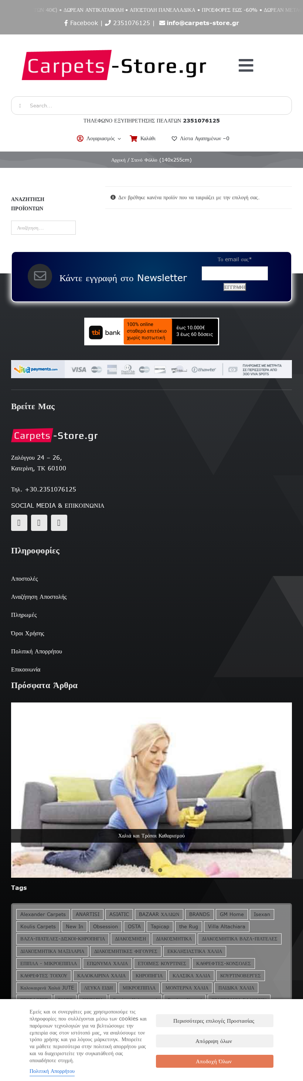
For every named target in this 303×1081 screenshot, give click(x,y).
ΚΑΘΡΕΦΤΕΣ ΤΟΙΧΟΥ (43, 976)
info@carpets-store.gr (203, 23)
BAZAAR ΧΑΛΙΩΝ (159, 914)
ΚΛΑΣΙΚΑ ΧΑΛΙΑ (191, 976)
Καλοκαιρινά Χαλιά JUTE (47, 988)
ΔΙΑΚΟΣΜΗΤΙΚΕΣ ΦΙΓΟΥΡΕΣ (125, 951)
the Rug (188, 926)
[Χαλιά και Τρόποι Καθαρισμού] (151, 790)
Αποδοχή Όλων (214, 1061)
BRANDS (199, 914)
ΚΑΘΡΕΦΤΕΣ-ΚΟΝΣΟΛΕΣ (223, 963)
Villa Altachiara (226, 926)
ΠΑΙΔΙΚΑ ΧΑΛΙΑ (236, 988)
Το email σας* (235, 259)
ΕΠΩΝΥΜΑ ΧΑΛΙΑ (107, 963)
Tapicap (160, 926)
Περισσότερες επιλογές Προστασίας (213, 1021)
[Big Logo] (115, 38)
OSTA (134, 926)
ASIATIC (119, 914)
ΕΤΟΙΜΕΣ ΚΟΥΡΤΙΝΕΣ (162, 963)
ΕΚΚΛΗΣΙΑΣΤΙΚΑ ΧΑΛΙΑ (194, 951)
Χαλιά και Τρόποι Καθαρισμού (151, 835)
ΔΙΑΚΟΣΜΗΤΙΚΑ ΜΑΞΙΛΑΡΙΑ (52, 951)
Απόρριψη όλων (213, 1041)
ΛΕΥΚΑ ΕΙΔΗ (98, 988)
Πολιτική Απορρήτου (52, 1071)
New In (74, 926)
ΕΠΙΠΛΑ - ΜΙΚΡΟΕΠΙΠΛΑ (48, 963)
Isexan (262, 914)
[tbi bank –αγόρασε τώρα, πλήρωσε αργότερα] (151, 331)
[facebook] (19, 523)
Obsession (105, 926)
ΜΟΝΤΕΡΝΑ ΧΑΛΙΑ (187, 988)
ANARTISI (87, 914)
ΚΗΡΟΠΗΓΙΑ (149, 976)
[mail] (39, 523)
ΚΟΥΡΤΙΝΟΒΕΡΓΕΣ (240, 976)
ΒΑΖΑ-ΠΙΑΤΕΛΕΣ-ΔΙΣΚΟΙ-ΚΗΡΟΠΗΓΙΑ (62, 939)
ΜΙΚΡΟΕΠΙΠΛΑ (139, 988)
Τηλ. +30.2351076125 (43, 489)
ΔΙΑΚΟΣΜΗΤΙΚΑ (174, 939)
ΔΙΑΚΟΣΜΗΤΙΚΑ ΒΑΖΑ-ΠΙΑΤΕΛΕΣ (240, 939)
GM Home (232, 914)
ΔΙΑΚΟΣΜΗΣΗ (130, 939)
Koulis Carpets (38, 926)
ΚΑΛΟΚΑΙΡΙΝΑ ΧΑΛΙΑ (101, 976)
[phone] (59, 523)
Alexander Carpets (43, 914)
